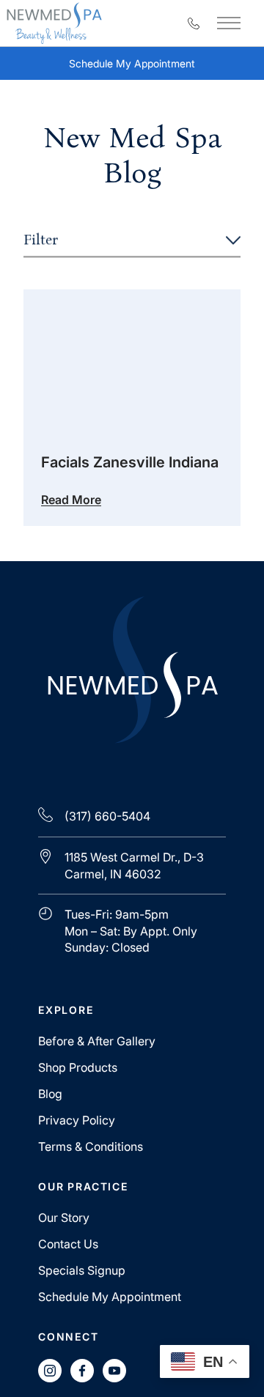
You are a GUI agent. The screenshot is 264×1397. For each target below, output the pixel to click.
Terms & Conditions (90, 1146)
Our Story (63, 1217)
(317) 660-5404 (107, 816)
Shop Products (77, 1067)
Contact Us (68, 1244)
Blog (50, 1093)
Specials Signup (81, 1270)
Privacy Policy (76, 1120)
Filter (40, 239)
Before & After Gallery (96, 1041)
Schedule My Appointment (144, 67)
